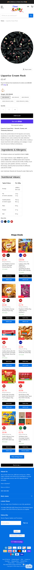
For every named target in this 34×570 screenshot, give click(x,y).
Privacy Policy (11, 563)
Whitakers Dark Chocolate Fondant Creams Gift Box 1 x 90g (24, 439)
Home (2, 21)
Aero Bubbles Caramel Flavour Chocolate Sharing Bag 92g (8, 265)
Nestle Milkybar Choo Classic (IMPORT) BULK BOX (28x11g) (8, 438)
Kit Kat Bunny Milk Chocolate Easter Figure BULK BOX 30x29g (25, 396)
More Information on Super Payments (12, 564)
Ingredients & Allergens (13, 150)
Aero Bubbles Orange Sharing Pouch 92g (8, 309)
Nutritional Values (10, 177)
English (16, 531)
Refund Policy (24, 561)
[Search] (31, 15)
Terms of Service (20, 563)
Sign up (25, 523)
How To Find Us (6, 559)
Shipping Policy (15, 561)
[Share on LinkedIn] (8, 221)
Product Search (15, 559)
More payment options (17, 125)
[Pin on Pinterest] (11, 221)
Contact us (27, 559)
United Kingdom (16, 535)
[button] (28, 6)
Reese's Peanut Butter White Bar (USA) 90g (25, 351)
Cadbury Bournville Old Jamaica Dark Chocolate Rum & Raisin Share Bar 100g (8, 353)
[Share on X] (5, 221)
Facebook (7, 561)
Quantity (3, 106)
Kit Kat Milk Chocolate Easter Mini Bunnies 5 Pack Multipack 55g (8, 396)
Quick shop (9, 276)
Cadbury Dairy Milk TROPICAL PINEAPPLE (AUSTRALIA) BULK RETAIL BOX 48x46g (25, 267)
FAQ (22, 559)
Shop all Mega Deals (17, 457)
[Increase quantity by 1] (15, 109)
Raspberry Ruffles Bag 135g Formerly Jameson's (25, 310)
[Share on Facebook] (2, 221)
